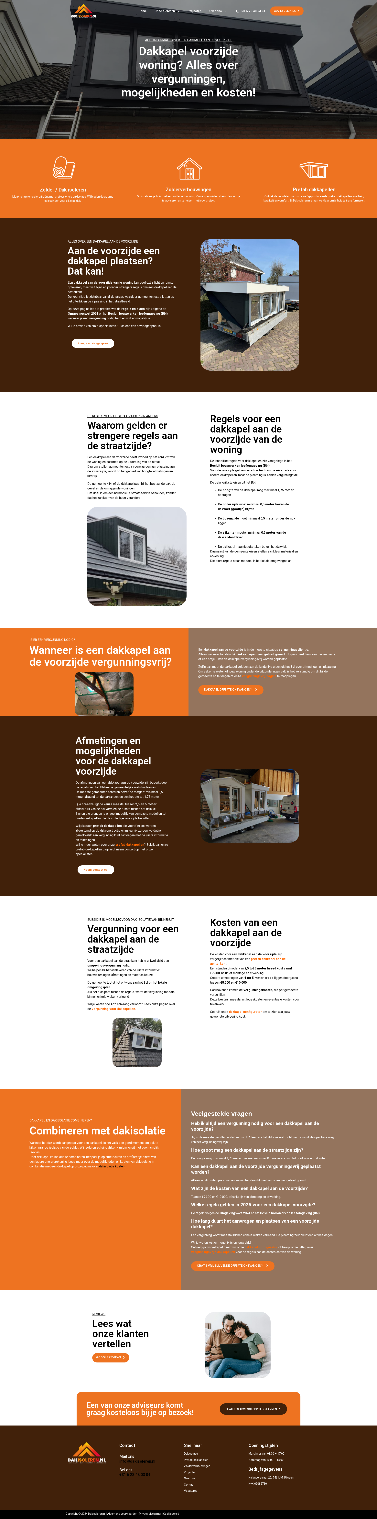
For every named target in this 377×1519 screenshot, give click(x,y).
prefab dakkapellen (129, 845)
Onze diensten (165, 11)
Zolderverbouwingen (188, 189)
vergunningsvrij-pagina (258, 676)
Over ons (215, 11)
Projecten (194, 11)
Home (142, 11)
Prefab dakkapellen (314, 189)
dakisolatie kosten (111, 1166)
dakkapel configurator (245, 1012)
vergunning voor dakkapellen (113, 1009)
